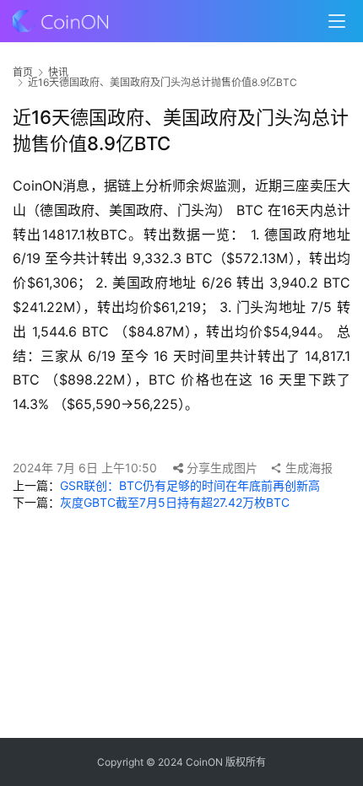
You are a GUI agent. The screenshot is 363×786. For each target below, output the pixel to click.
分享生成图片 (220, 467)
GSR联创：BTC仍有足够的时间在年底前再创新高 (190, 485)
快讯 (58, 72)
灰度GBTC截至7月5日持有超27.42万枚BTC (175, 502)
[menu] (337, 21)
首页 (23, 72)
